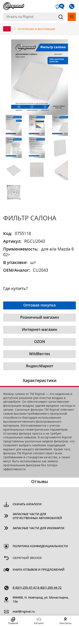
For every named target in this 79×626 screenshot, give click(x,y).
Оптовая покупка (39, 305)
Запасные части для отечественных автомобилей (37, 516)
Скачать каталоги (27, 504)
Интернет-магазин (39, 330)
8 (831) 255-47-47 (25, 587)
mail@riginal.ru (24, 611)
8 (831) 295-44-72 (49, 587)
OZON (39, 342)
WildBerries (39, 354)
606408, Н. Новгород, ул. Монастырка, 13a (41, 599)
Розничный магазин (39, 317)
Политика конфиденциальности (40, 546)
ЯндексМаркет (39, 366)
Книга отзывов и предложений (38, 569)
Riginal (13, 6)
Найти (60, 17)
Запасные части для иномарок (38, 528)
